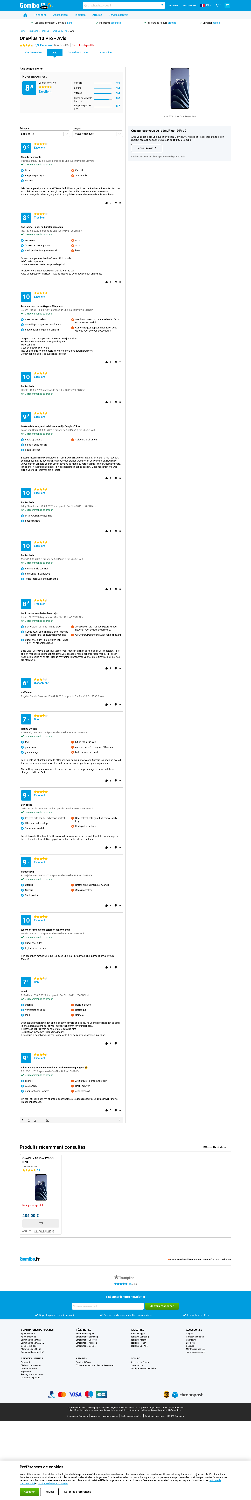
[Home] (25, 15)
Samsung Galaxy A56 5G (32, 1343)
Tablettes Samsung (140, 1337)
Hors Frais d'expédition (185, 116)
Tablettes (80, 15)
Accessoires (60, 15)
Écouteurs (190, 1343)
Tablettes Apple (138, 1334)
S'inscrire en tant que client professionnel (95, 1365)
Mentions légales (110, 1416)
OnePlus (45, 31)
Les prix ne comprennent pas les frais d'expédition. (161, 1407)
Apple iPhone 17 (28, 1334)
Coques (189, 1334)
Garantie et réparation (31, 1377)
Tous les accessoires (195, 1352)
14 (47, 1120)
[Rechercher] (162, 5)
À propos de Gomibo (140, 1362)
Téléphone (40, 15)
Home (22, 31)
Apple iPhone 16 (28, 1337)
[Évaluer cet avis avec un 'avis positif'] (106, 203)
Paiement (25, 1362)
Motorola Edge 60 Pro (31, 1349)
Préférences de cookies (131, 1416)
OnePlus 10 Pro (60, 31)
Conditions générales (154, 1416)
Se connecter (189, 5)
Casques (190, 1346)
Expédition (26, 1371)
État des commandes (31, 1365)
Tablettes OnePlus (139, 1346)
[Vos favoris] (218, 5)
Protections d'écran (195, 1337)
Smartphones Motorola (86, 1343)
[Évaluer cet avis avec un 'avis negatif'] (116, 203)
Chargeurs (191, 1340)
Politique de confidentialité (143, 1368)
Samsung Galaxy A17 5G (32, 1352)
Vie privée (95, 1416)
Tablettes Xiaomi (139, 1340)
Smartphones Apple (85, 1334)
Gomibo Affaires (83, 1362)
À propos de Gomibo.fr (77, 1416)
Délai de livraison (29, 1368)
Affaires (97, 15)
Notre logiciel (137, 1365)
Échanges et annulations (32, 1374)
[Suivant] (120, 1120)
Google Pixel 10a (29, 1346)
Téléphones (83, 1329)
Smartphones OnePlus (86, 1340)
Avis (72, 31)
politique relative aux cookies (53, 1483)
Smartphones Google (85, 1346)
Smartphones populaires (37, 1329)
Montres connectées (195, 1349)
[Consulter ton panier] (227, 5)
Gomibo (135, 1358)
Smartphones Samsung (87, 1337)
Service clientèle (118, 15)
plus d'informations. (172, 1410)
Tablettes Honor (138, 1343)
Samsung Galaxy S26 (31, 1340)
